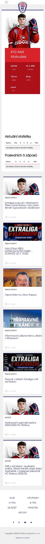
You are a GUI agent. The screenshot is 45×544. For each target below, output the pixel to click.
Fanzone (33, 507)
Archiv (22, 512)
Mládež (12, 507)
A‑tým (12, 502)
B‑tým (33, 502)
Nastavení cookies (22, 538)
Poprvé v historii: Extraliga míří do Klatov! (21, 380)
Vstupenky (33, 497)
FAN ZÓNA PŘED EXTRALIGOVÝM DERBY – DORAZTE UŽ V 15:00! (18, 251)
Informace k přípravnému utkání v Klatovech (23, 337)
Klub (12, 497)
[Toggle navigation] (6, 2)
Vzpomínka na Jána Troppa (20, 294)
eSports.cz (32, 533)
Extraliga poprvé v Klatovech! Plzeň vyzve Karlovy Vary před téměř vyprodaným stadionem (22, 205)
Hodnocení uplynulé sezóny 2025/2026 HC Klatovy (20, 424)
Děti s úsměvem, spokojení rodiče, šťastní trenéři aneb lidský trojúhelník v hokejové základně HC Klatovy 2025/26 (23, 469)
